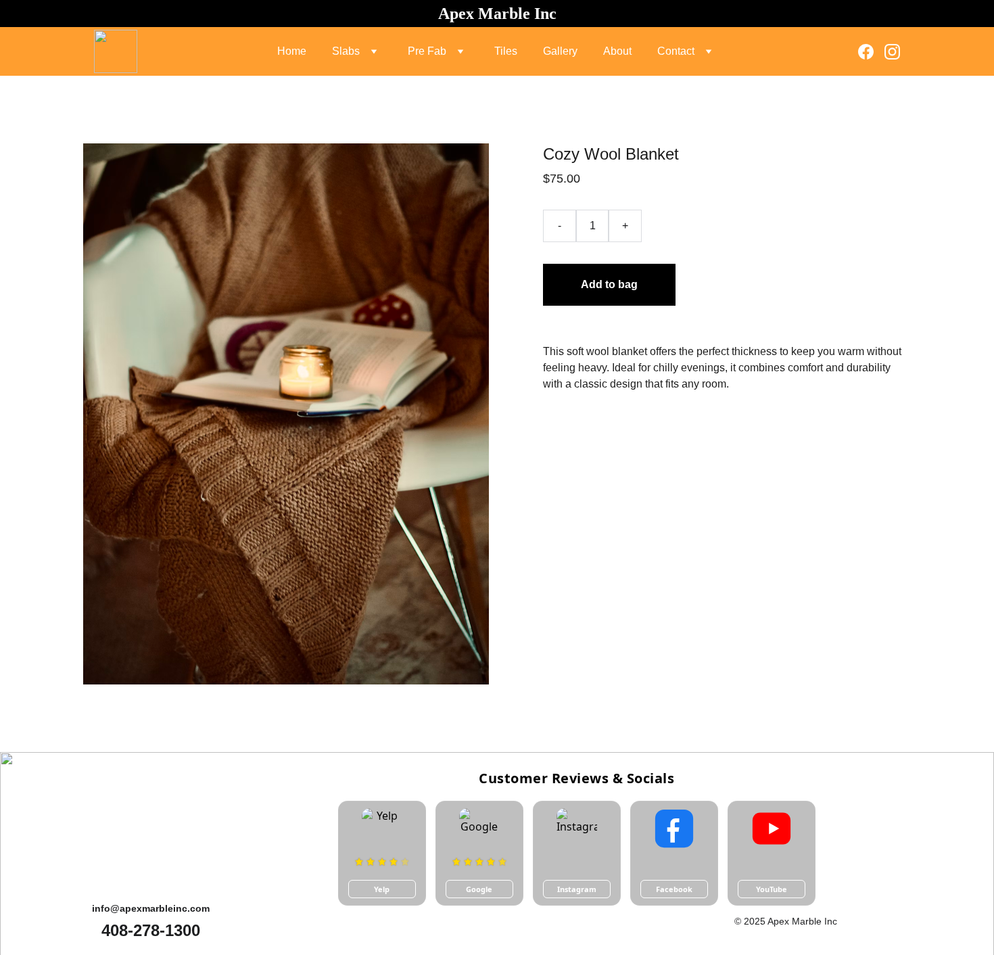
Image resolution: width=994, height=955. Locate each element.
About (617, 51)
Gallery (560, 51)
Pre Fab (427, 51)
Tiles (505, 51)
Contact (675, 51)
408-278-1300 (150, 930)
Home (291, 51)
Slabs (346, 51)
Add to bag (609, 284)
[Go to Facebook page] (871, 52)
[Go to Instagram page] (892, 52)
